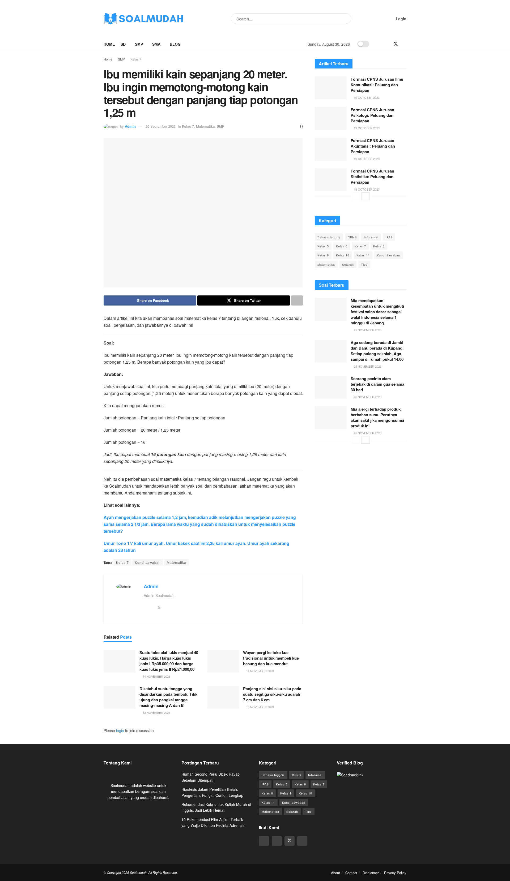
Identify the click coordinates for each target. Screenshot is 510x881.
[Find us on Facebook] (386, 44)
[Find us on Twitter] (396, 44)
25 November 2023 (367, 330)
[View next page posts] (365, 196)
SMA (156, 44)
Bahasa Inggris (329, 237)
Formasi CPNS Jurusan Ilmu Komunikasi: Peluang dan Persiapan (377, 84)
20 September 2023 (161, 126)
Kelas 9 (323, 255)
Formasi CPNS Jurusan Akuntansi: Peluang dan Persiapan (373, 145)
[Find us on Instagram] (378, 44)
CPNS (352, 237)
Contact (351, 872)
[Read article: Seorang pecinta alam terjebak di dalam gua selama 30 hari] (331, 387)
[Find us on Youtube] (404, 44)
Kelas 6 (341, 246)
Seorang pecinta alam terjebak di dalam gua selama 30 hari (377, 384)
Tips (364, 264)
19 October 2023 (366, 97)
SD (123, 44)
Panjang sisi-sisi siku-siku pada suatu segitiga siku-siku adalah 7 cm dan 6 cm (272, 694)
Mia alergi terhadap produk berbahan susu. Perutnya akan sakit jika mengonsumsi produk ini (377, 417)
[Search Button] (346, 18)
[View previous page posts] (356, 196)
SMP (139, 44)
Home (109, 44)
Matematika (205, 126)
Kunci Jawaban (148, 562)
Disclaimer (371, 872)
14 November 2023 (156, 676)
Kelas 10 (342, 255)
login (120, 730)
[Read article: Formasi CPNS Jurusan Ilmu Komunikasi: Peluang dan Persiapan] (331, 87)
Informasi (371, 237)
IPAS (389, 237)
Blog (175, 44)
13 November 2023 (156, 712)
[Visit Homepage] (143, 18)
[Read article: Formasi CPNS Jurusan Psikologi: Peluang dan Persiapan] (331, 118)
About (335, 872)
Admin (130, 126)
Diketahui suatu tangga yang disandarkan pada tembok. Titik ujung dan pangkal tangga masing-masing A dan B (168, 697)
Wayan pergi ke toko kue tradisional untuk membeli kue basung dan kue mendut (271, 658)
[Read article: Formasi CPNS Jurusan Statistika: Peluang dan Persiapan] (331, 179)
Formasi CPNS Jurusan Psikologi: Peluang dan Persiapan (372, 115)
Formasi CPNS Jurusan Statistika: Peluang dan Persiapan (372, 176)
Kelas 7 (135, 59)
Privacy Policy (395, 872)
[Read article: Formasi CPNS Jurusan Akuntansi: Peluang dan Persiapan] (331, 149)
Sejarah (348, 264)
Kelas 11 (363, 255)
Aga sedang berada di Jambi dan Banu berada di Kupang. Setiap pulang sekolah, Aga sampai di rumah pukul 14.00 (377, 350)
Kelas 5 (323, 246)
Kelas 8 (379, 246)
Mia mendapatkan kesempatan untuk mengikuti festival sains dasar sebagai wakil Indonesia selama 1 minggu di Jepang (377, 312)
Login (400, 18)
